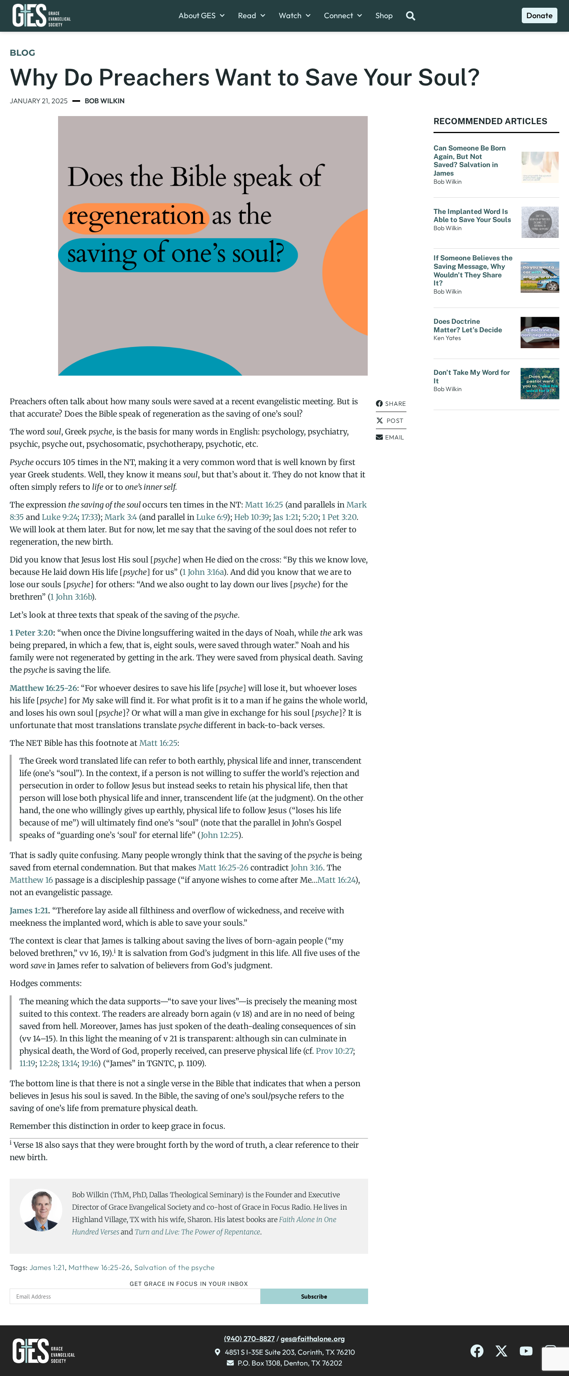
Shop (384, 15)
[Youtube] (526, 1351)
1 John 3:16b (70, 597)
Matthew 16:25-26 (43, 688)
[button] (391, 403)
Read (247, 15)
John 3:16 (307, 867)
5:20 (310, 517)
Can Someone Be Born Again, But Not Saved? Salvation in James (470, 160)
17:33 (89, 517)
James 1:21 (29, 910)
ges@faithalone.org (313, 1338)
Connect (338, 15)
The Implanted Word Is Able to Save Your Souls (472, 215)
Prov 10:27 (334, 1051)
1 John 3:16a (202, 572)
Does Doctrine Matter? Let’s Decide (469, 325)
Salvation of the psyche (174, 1267)
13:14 (69, 1063)
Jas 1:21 (285, 517)
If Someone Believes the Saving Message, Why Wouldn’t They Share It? (473, 270)
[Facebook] (477, 1351)
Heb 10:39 (251, 517)
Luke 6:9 (211, 517)
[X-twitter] (501, 1351)
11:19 (27, 1063)
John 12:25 (219, 835)
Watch (290, 15)
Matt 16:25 (264, 504)
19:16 (89, 1063)
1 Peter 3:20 (31, 633)
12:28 (48, 1063)
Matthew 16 (31, 880)
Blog (22, 53)
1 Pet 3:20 (339, 517)
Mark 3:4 (121, 517)
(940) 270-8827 (249, 1338)
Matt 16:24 (336, 880)
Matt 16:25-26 (223, 867)
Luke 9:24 (59, 517)
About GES (197, 15)
